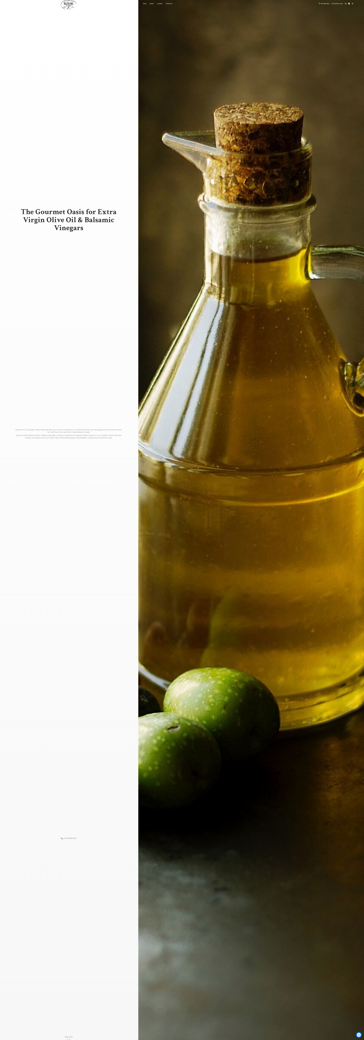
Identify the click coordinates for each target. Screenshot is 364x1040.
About (152, 4)
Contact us (169, 4)
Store (145, 4)
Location (159, 4)
